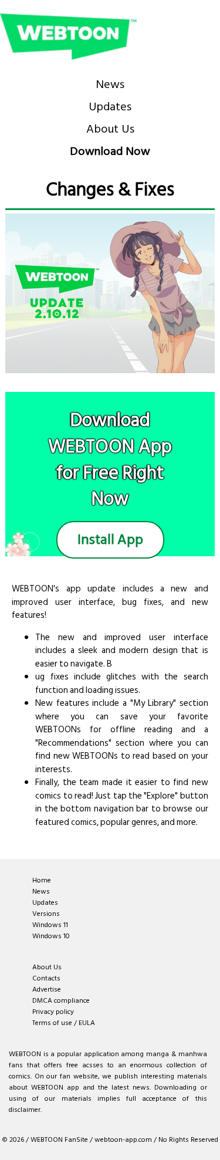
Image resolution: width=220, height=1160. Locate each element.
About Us (110, 129)
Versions (46, 913)
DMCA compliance (61, 1000)
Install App (110, 539)
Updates (110, 106)
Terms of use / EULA (63, 1023)
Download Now (110, 151)
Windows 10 (51, 936)
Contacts (46, 978)
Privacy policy (53, 1011)
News (110, 84)
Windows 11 (50, 925)
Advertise (46, 989)
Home (41, 880)
